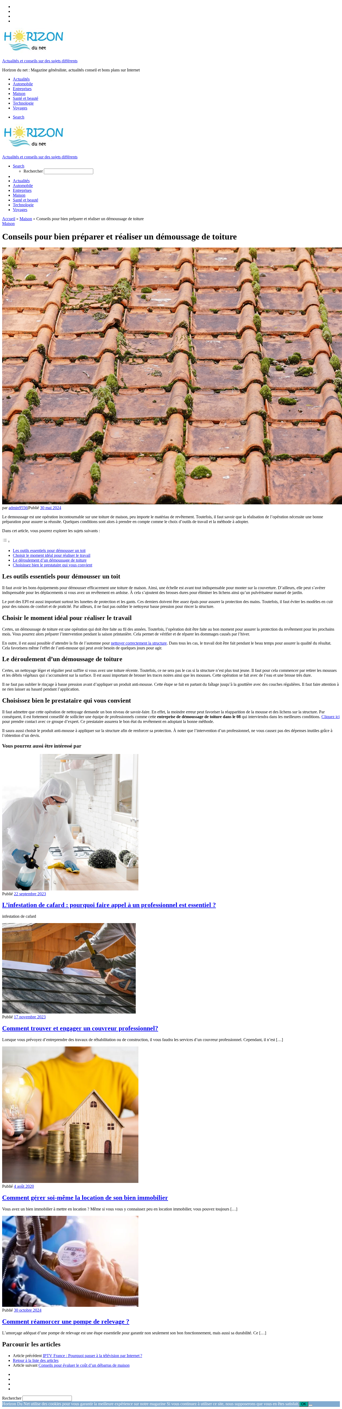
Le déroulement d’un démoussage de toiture (50, 560)
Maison (26, 218)
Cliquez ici (330, 716)
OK (303, 1404)
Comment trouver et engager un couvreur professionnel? (80, 1028)
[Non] (310, 1405)
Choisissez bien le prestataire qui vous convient (52, 565)
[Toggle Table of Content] (6, 541)
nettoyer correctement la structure (139, 643)
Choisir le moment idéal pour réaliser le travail (51, 555)
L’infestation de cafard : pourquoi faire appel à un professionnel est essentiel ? (109, 904)
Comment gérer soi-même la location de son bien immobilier (85, 1197)
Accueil (8, 218)
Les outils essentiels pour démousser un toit (49, 550)
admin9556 (18, 507)
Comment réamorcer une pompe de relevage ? (65, 1321)
